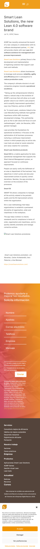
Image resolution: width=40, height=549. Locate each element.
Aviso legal (32, 546)
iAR (28, 47)
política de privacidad (18, 408)
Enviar (20, 374)
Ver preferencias (20, 541)
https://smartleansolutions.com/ (16, 264)
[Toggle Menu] (23, 4)
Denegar (20, 535)
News (16, 34)
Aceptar (20, 529)
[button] (37, 507)
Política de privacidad (22, 546)
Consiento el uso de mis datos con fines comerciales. (14, 369)
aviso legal (7, 408)
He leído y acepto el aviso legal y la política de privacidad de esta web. (15, 364)
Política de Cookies (10, 546)
